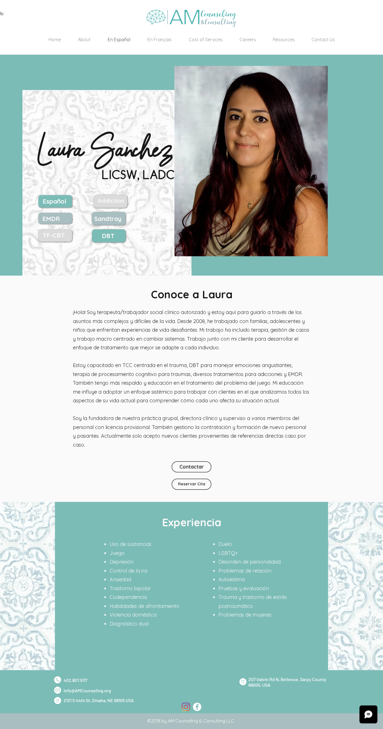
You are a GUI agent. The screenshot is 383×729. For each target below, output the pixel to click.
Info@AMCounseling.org (87, 690)
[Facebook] (197, 707)
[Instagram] (186, 707)
